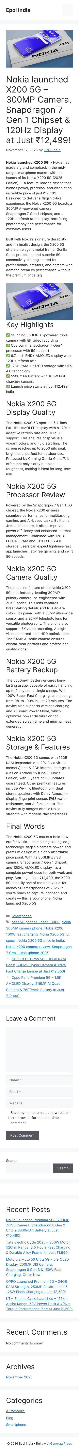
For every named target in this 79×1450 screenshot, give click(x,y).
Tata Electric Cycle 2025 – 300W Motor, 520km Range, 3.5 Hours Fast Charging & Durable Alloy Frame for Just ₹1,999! (38, 1247)
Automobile (15, 1411)
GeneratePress (61, 1443)
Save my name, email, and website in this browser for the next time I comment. (41, 1118)
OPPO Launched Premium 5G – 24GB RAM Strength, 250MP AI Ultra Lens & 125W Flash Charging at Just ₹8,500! (37, 1287)
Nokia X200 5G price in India (41, 941)
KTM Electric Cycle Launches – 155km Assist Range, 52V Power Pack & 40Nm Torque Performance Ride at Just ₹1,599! (39, 1304)
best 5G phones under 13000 (36, 922)
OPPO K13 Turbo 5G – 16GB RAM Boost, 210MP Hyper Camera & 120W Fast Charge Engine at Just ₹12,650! (36, 965)
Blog (9, 1418)
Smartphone (22, 916)
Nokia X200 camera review (28, 947)
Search (11, 1161)
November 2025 (19, 1377)
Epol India (18, 10)
